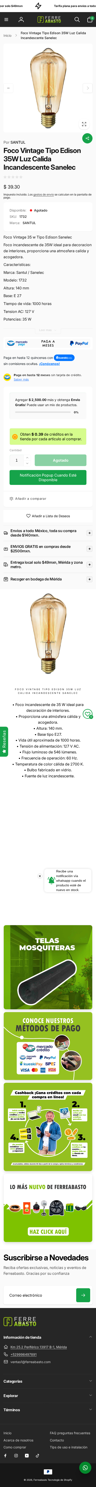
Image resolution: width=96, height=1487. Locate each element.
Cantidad (15, 450)
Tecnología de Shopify (60, 1479)
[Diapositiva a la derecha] (88, 88)
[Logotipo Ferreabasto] (19, 1324)
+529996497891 (23, 1354)
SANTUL (14, 142)
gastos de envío (43, 194)
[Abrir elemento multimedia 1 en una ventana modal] (48, 88)
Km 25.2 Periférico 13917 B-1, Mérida (38, 1347)
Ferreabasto (40, 1479)
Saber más (21, 379)
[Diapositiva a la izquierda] (8, 88)
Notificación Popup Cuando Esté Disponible (48, 477)
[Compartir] (87, 138)
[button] (6, 19)
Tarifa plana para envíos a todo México (60, 6)
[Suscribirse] (83, 1295)
